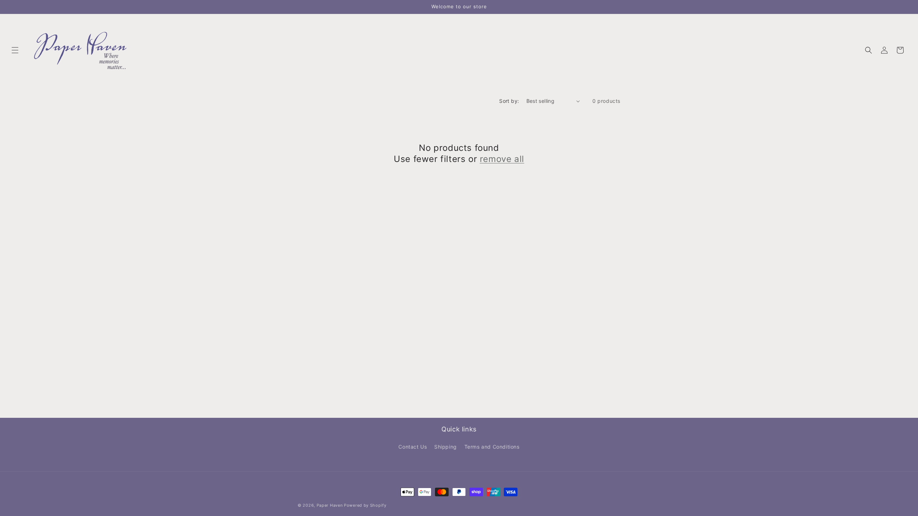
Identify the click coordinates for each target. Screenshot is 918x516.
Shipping (445, 447)
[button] (15, 50)
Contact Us (412, 447)
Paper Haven (330, 505)
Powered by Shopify (365, 505)
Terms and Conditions (492, 447)
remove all (502, 159)
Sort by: (509, 101)
